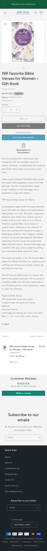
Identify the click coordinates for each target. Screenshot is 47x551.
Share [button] (6, 324)
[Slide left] (18, 68)
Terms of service (38, 542)
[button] (5, 12)
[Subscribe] (39, 437)
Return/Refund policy (13, 491)
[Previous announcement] (4, 4)
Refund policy (14, 542)
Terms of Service (12, 485)
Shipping (5, 97)
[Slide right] (29, 68)
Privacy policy (26, 542)
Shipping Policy (11, 474)
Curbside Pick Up (12, 468)
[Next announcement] (42, 4)
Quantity (5, 104)
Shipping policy (17, 546)
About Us (8, 462)
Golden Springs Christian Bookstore (22, 539)
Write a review (23, 393)
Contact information (31, 546)
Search (8, 457)
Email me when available (23, 137)
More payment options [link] (23, 132)
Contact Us (9, 480)
